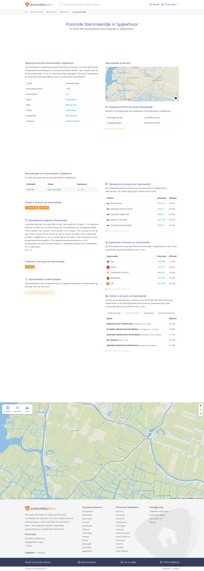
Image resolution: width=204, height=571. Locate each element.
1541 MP (161, 219)
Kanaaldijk (44, 207)
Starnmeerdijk (54, 189)
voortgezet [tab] (149, 313)
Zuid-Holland (122, 551)
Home (156, 4)
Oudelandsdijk (31, 207)
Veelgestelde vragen (34, 542)
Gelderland (121, 522)
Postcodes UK (156, 518)
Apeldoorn (87, 551)
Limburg (120, 529)
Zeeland (119, 547)
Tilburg (85, 529)
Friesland (120, 518)
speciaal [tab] (166, 313)
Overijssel (120, 540)
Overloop (40, 552)
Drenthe (120, 511)
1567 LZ (160, 225)
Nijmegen (86, 544)
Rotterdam (87, 515)
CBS (30, 250)
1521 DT (161, 203)
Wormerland (71, 115)
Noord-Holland (73, 121)
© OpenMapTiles (173, 498)
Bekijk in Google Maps (115, 128)
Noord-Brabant (123, 533)
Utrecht (85, 522)
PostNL (153, 522)
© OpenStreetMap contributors (191, 498)
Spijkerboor (71, 99)
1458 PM (30, 189)
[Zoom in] (201, 406)
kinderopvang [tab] (114, 313)
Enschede (86, 547)
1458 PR (30, 267)
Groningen (87, 533)
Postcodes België (157, 515)
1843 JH (160, 272)
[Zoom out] (201, 410)
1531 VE (160, 267)
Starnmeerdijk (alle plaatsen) (39, 292)
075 (67, 94)
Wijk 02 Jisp (71, 104)
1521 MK (161, 283)
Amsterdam (87, 511)
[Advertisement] (102, 43)
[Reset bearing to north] (201, 414)
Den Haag (86, 518)
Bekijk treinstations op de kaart (117, 231)
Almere (85, 536)
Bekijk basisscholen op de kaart (117, 351)
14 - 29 (80, 189)
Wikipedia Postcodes (159, 511)
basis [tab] (132, 313)
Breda (85, 540)
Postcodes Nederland (35, 538)
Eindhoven (87, 525)
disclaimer (166, 568)
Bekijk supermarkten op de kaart (118, 289)
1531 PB (161, 278)
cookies (176, 568)
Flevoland (120, 515)
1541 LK (160, 209)
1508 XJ (160, 214)
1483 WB (161, 261)
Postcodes (170, 4)
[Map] (142, 84)
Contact (28, 545)
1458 (68, 88)
